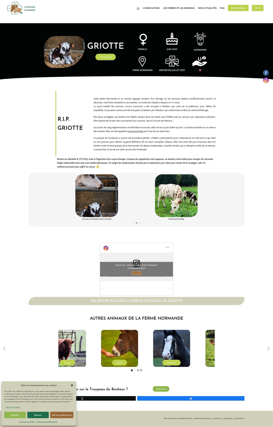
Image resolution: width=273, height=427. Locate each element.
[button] (72, 385)
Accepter (15, 415)
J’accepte (136, 273)
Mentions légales (202, 418)
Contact (217, 418)
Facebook (228, 418)
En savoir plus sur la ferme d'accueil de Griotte (136, 301)
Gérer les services (13, 407)
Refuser (38, 415)
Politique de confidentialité (46, 421)
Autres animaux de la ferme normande (136, 318)
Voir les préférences (62, 415)
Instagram (239, 418)
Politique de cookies (27, 421)
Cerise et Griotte (135, 131)
